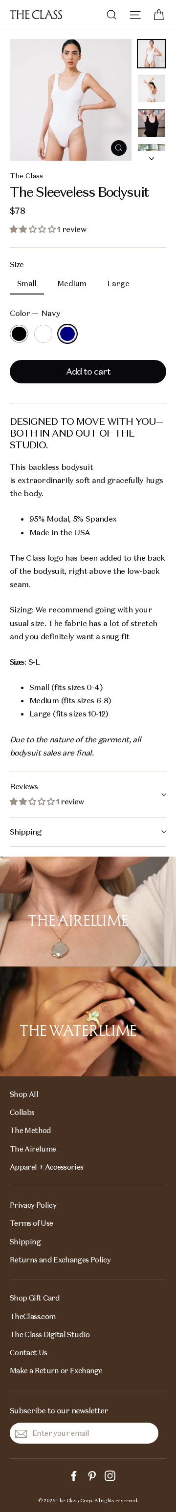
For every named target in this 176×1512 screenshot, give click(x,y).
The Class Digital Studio (50, 1334)
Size (16, 264)
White (43, 334)
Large (118, 284)
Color (35, 313)
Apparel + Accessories (47, 1167)
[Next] (151, 156)
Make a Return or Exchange (56, 1370)
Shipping (25, 832)
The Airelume (33, 1149)
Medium (72, 284)
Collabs (22, 1112)
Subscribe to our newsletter (59, 1410)
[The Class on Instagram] (110, 1475)
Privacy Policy (33, 1205)
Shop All (24, 1094)
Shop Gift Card (35, 1297)
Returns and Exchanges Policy (60, 1259)
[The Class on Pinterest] (92, 1475)
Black (19, 334)
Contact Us (28, 1352)
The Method (30, 1130)
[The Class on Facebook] (73, 1475)
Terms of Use (31, 1223)
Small (27, 284)
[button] (33, 229)
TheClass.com (32, 1316)
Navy (67, 334)
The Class (26, 175)
